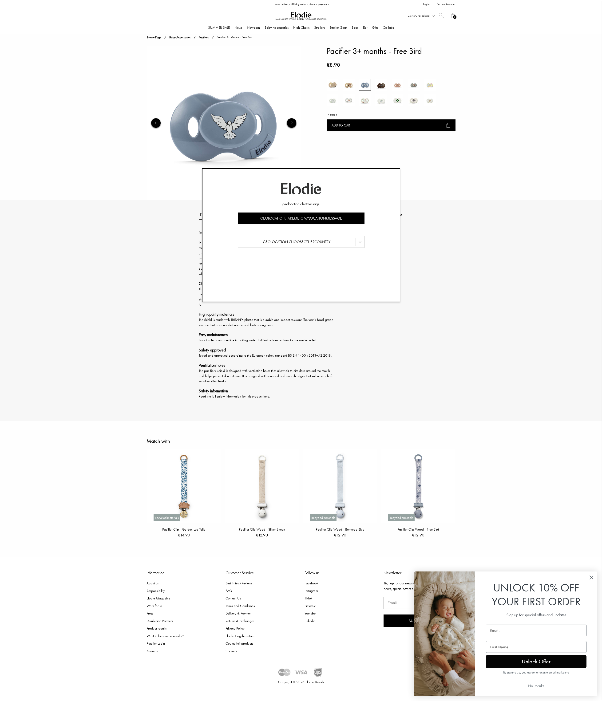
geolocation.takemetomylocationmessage (301, 218)
